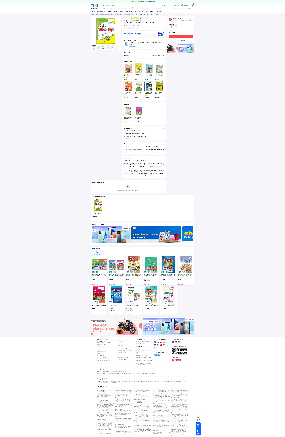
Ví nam (116, 431)
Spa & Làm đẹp (161, 417)
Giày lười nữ (126, 413)
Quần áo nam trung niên (123, 405)
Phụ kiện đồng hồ (140, 402)
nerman (159, 381)
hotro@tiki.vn (107, 358)
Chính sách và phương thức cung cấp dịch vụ (143, 358)
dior (101, 381)
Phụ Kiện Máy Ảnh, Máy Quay (177, 414)
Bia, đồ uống (101, 406)
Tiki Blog (119, 343)
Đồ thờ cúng (138, 420)
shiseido (98, 382)
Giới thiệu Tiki (120, 341)
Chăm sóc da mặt (100, 420)
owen (119, 381)
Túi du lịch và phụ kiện (141, 390)
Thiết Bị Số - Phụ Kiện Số (159, 403)
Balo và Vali (137, 389)
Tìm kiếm (164, 5)
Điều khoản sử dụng (122, 352)
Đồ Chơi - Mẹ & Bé (101, 389)
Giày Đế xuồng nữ (123, 414)
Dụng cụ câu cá (177, 404)
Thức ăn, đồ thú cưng (103, 409)
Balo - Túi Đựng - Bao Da (179, 417)
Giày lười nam (118, 418)
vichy (110, 382)
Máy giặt (175, 393)
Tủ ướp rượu (184, 395)
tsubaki (115, 382)
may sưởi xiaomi (177, 429)
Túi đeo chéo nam (123, 431)
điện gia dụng (105, 8)
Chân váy (124, 393)
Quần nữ (124, 390)
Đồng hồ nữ (141, 401)
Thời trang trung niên (122, 395)
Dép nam (122, 419)
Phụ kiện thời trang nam (142, 396)
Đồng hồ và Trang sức (139, 399)
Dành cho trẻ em (102, 407)
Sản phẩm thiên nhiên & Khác (104, 425)
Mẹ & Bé (160, 395)
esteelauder (105, 381)
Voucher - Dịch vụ (157, 415)
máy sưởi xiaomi (180, 430)
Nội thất (140, 416)
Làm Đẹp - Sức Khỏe (101, 419)
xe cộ (110, 8)
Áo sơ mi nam (123, 400)
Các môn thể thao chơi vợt (179, 406)
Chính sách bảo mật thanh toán (124, 347)
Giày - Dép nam (119, 417)
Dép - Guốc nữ (124, 410)
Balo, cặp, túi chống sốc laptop (142, 391)
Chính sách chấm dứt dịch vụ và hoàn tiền (144, 361)
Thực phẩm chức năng (103, 422)
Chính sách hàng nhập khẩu (102, 357)
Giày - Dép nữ (118, 409)
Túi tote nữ (123, 427)
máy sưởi (173, 425)
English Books (160, 433)
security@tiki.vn (107, 360)
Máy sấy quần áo (178, 395)
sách (129, 8)
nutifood (151, 381)
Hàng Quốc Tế (156, 389)
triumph (147, 381)
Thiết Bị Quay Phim (179, 420)
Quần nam (123, 399)
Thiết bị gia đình (108, 433)
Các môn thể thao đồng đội (180, 405)
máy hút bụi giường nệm (179, 431)
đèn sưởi (178, 425)
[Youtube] (176, 342)
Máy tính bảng (102, 416)
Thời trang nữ (118, 389)
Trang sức (136, 401)
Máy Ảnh (182, 421)
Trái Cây (98, 401)
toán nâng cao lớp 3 (156, 8)
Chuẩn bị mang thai (103, 397)
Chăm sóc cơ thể (103, 423)
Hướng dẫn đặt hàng (100, 348)
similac (177, 381)
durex (126, 381)
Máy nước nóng (179, 394)
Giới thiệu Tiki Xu (121, 354)
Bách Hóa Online (138, 424)
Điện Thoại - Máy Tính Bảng (103, 412)
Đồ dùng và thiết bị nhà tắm (142, 417)
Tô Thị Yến (130, 20)
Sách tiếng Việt (156, 432)
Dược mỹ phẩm (108, 429)
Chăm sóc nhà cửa (105, 410)
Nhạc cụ (144, 420)
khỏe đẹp (120, 8)
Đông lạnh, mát (105, 404)
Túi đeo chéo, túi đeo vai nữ (121, 426)
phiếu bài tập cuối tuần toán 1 (143, 8)
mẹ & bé (115, 8)
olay (174, 381)
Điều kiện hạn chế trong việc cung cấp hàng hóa (144, 351)
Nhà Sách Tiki (156, 430)
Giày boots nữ (120, 413)
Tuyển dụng (120, 345)
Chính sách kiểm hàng (101, 351)
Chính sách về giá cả (140, 349)
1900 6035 (102, 375)
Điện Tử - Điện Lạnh (176, 389)
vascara (98, 381)
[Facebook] (173, 342)
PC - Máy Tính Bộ (140, 410)
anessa (167, 381)
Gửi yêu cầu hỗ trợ (100, 346)
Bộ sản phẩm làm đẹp (104, 428)
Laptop (145, 410)
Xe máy (156, 426)
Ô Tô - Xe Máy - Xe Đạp (159, 424)
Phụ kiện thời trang (139, 394)
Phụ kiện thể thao (179, 401)
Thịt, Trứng (103, 401)
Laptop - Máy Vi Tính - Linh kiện (142, 405)
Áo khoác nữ (125, 391)
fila (112, 382)
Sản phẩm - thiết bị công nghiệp (161, 398)
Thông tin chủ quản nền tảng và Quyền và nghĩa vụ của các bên (144, 364)
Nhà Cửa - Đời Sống (139, 412)
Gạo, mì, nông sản (103, 405)
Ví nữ (129, 426)
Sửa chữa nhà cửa (140, 415)
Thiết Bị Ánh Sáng (179, 415)
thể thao (133, 8)
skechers (140, 381)
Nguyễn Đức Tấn (137, 20)
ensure (122, 381)
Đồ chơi (109, 390)
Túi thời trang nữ (119, 424)
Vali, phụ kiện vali (147, 391)
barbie (115, 381)
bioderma (130, 381)
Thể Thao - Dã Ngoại (176, 397)
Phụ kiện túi (128, 427)
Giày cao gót (118, 410)
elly (134, 381)
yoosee (171, 381)
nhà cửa (125, 8)
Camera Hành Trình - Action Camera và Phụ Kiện (179, 416)
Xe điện (165, 425)
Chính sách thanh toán (140, 353)
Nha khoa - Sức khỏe (160, 420)
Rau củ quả (101, 403)
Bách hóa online (159, 396)
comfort (181, 381)
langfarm (103, 382)
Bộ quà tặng (140, 431)
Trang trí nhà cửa (137, 414)
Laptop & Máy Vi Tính (162, 397)
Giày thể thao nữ (182, 407)
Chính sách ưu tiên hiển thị (141, 355)
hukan (107, 382)
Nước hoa (101, 428)
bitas (185, 381)
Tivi (174, 394)
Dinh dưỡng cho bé (103, 394)
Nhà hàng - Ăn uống (159, 419)
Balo (135, 390)
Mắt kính (145, 395)
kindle (155, 381)
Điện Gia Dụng (100, 431)
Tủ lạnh (175, 391)
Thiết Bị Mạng (141, 409)
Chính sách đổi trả (100, 353)
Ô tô (160, 426)
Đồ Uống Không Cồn (141, 430)
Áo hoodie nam (121, 401)
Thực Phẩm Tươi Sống (102, 400)
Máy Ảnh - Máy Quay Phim (178, 412)
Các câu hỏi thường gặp (101, 344)
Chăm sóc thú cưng (138, 425)
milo (136, 381)
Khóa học (164, 416)
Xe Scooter (164, 426)
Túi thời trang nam (120, 430)
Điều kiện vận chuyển (122, 359)
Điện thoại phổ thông (103, 415)
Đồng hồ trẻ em (148, 402)
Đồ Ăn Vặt (138, 429)
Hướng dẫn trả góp (100, 355)
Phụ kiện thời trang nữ (138, 395)
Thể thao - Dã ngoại (158, 393)
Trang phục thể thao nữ (176, 399)
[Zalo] (179, 342)
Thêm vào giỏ (181, 40)
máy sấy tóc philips (180, 426)
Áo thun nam (118, 399)
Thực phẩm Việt (107, 403)
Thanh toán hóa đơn (157, 416)
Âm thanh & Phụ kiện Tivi (176, 390)
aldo (144, 381)
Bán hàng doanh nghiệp (123, 357)
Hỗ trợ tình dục (107, 428)
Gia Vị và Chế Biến (140, 428)
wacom (163, 381)
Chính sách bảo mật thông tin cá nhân (126, 348)
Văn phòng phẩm (163, 432)
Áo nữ (116, 390)
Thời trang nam (119, 397)
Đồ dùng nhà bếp (100, 433)
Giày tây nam (124, 418)
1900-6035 (102, 341)
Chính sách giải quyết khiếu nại (124, 350)
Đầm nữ (120, 390)
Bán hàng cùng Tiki (140, 343)
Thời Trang (164, 390)
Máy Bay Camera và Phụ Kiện (179, 421)
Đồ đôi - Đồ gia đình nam (125, 403)
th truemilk (111, 381)
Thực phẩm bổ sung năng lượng (179, 408)
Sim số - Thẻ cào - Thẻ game (163, 421)
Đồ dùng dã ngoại (180, 400)
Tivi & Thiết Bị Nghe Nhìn (160, 399)
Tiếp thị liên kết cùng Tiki (123, 355)
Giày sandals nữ (122, 412)
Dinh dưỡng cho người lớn (104, 395)
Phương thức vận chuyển (101, 349)
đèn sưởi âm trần (177, 434)
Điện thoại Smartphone (101, 414)
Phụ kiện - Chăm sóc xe (158, 425)
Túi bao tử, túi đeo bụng (126, 432)
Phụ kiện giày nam (122, 420)
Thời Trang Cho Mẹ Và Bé (101, 390)
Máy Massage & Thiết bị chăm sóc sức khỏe (104, 424)
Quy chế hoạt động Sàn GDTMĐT (143, 341)
